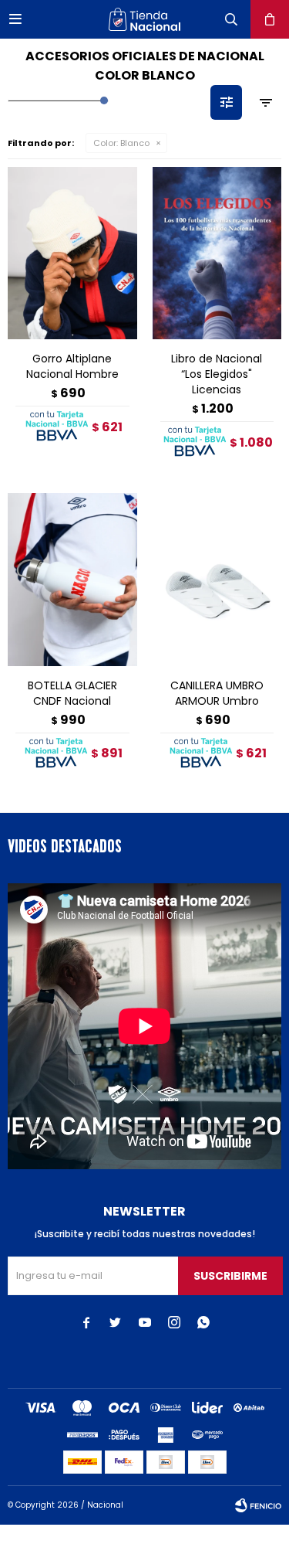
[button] (231, 19)
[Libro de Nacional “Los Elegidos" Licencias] (217, 253)
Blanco (121, 143)
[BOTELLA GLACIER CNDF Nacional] (72, 579)
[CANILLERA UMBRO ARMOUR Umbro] (217, 579)
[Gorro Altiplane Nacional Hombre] (72, 253)
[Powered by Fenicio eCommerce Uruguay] (258, 1505)
